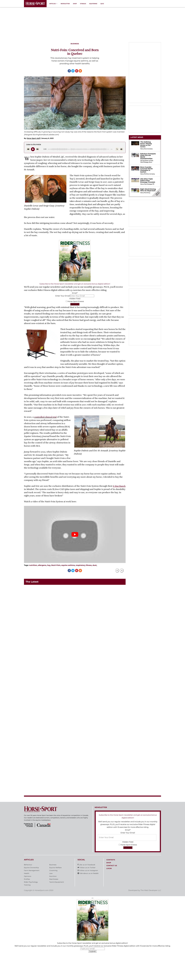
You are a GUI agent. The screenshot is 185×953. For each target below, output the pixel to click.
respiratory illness (84, 565)
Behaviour (28, 865)
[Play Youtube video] (75, 534)
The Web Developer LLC (150, 891)
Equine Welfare (55, 868)
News (141, 149)
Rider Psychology (31, 882)
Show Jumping (148, 149)
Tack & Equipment (56, 882)
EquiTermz (93, 3)
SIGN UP (75, 304)
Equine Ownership (31, 868)
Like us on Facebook (86, 865)
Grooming (53, 871)
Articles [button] (52, 3)
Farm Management (31, 871)
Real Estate (53, 879)
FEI (141, 160)
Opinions (27, 876)
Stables (83, 3)
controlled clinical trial (45, 417)
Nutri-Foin (55, 565)
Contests (110, 860)
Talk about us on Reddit (88, 873)
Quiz (102, 3)
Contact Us (111, 866)
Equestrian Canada (147, 160)
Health (26, 873)
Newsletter (65, 3)
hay (48, 565)
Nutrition (53, 876)
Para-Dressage (144, 162)
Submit (92, 951)
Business (52, 865)
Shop (75, 3)
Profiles (27, 879)
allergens (42, 565)
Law (51, 873)
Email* (75, 293)
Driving (148, 193)
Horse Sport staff (33, 138)
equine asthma (68, 565)
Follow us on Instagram (88, 871)
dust (94, 565)
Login (109, 869)
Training (27, 885)
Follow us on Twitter (87, 868)
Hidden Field (74, 299)
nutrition (33, 565)
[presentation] (117, 570)
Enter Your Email (62, 296)
